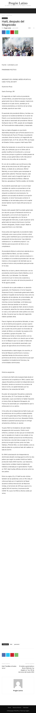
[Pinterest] (12, 32)
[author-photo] (18, 688)
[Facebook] (4, 32)
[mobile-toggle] (3, 10)
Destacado (9, 15)
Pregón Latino (7, 28)
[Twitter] (8, 32)
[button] (33, 10)
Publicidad (25, 707)
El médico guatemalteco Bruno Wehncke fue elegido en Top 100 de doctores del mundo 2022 (26, 669)
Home (9, 707)
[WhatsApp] (16, 32)
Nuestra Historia (17, 707)
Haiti (11, 644)
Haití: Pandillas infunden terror (9, 667)
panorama (16, 644)
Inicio (3, 15)
